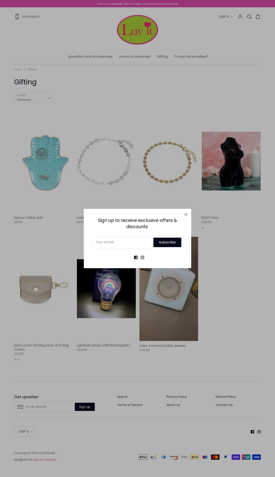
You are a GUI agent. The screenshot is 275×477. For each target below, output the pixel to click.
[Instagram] (141, 257)
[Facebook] (134, 257)
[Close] (186, 214)
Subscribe (167, 242)
